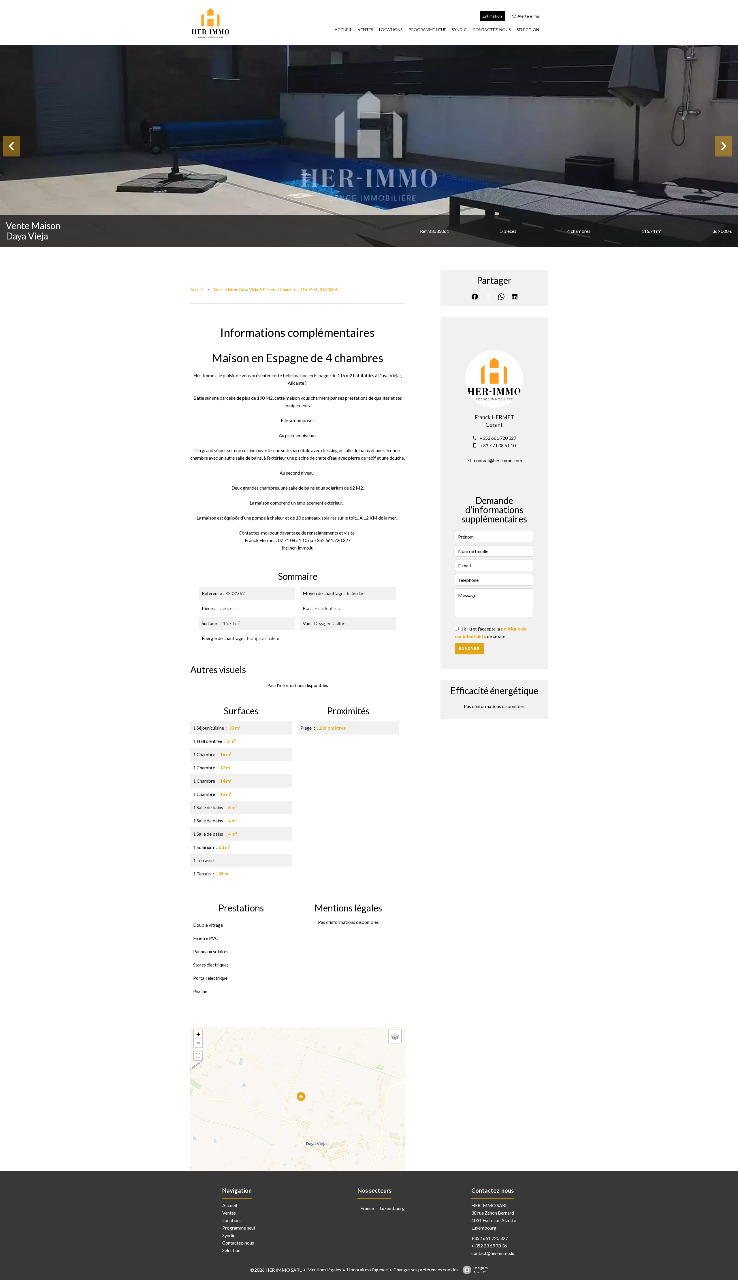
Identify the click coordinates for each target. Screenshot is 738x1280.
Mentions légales (324, 1269)
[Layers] (395, 1036)
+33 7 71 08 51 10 (498, 445)
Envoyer (469, 649)
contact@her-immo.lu (492, 1253)
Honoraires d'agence (367, 1269)
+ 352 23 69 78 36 (489, 1245)
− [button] (198, 1043)
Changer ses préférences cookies (426, 1269)
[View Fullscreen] (198, 1055)
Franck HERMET (494, 417)
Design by (480, 1270)
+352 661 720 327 (498, 438)
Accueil (197, 289)
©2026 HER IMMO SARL (276, 1270)
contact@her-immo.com (498, 460)
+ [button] (198, 1034)
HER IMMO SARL (489, 1205)
